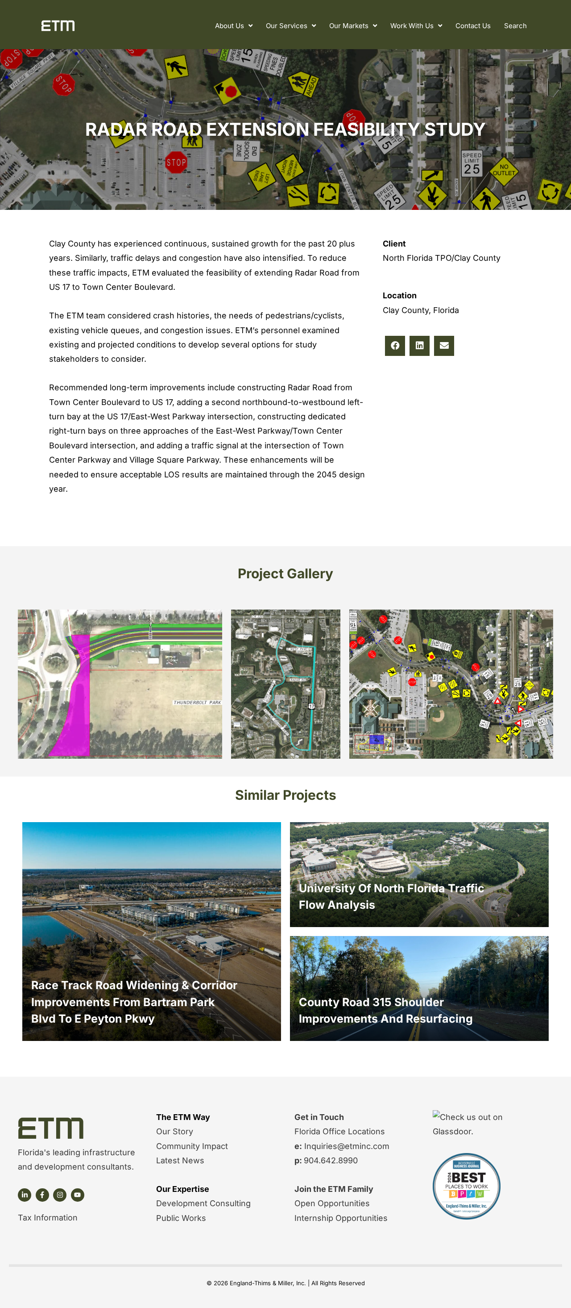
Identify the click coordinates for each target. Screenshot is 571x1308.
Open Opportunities (332, 1203)
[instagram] (61, 1195)
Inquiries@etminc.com (345, 1146)
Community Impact (192, 1146)
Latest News (180, 1160)
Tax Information (48, 1217)
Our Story (174, 1131)
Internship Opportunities (341, 1218)
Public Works (181, 1218)
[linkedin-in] (25, 1195)
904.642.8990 (331, 1160)
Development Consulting (203, 1203)
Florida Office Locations (339, 1131)
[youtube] (79, 1195)
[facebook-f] (43, 1195)
